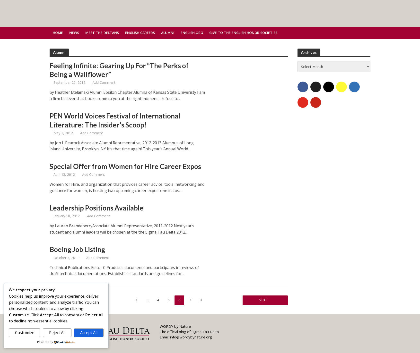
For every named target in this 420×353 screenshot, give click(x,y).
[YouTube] (303, 102)
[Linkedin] (354, 87)
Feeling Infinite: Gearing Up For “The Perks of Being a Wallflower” (119, 69)
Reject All (57, 332)
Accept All (88, 332)
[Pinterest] (315, 102)
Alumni (167, 32)
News (74, 32)
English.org (192, 32)
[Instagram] (328, 87)
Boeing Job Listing (77, 249)
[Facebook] (303, 87)
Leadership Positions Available (97, 208)
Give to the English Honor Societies (243, 32)
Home (58, 32)
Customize (24, 332)
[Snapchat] (341, 87)
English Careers (140, 32)
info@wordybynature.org (191, 337)
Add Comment (104, 82)
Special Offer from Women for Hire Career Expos (125, 166)
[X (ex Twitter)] (315, 87)
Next (263, 300)
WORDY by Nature (175, 326)
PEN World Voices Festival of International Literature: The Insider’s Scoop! (115, 120)
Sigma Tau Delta (205, 331)
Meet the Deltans (102, 32)
